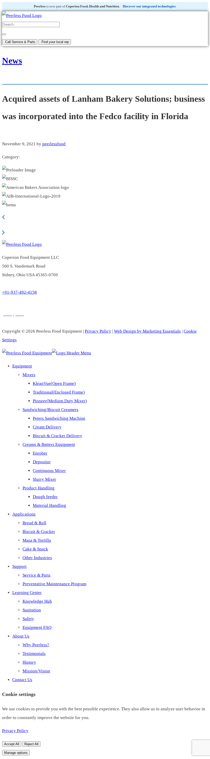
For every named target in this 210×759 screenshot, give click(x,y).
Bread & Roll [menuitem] (34, 522)
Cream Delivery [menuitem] (47, 427)
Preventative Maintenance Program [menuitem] (54, 583)
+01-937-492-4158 (19, 292)
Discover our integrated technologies (149, 6)
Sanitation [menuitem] (32, 610)
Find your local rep (54, 42)
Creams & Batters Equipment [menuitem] (49, 444)
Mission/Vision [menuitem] (36, 671)
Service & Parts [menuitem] (36, 575)
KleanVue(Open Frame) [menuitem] (54, 383)
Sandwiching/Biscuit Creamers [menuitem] (50, 409)
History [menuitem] (29, 662)
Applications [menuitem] (24, 514)
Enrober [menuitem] (40, 453)
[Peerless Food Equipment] (22, 15)
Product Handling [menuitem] (39, 488)
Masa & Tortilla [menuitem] (37, 540)
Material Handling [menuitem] (49, 505)
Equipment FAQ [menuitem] (37, 627)
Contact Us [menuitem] (22, 679)
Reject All (31, 744)
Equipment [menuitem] (22, 366)
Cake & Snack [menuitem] (35, 549)
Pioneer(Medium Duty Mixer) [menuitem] (60, 400)
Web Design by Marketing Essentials (147, 331)
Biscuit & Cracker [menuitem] (39, 531)
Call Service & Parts (19, 42)
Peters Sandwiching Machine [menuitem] (59, 418)
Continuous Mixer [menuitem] (49, 470)
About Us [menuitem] (20, 636)
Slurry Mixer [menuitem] (44, 479)
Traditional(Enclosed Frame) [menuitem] (59, 392)
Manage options (16, 753)
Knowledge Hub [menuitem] (37, 601)
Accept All (11, 744)
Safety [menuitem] (28, 618)
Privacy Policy (98, 331)
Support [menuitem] (19, 566)
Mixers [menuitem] (29, 374)
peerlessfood (54, 143)
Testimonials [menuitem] (34, 653)
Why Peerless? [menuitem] (36, 644)
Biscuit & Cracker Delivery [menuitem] (57, 435)
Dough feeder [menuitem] (45, 496)
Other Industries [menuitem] (37, 557)
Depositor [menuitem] (42, 461)
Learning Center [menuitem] (27, 592)
